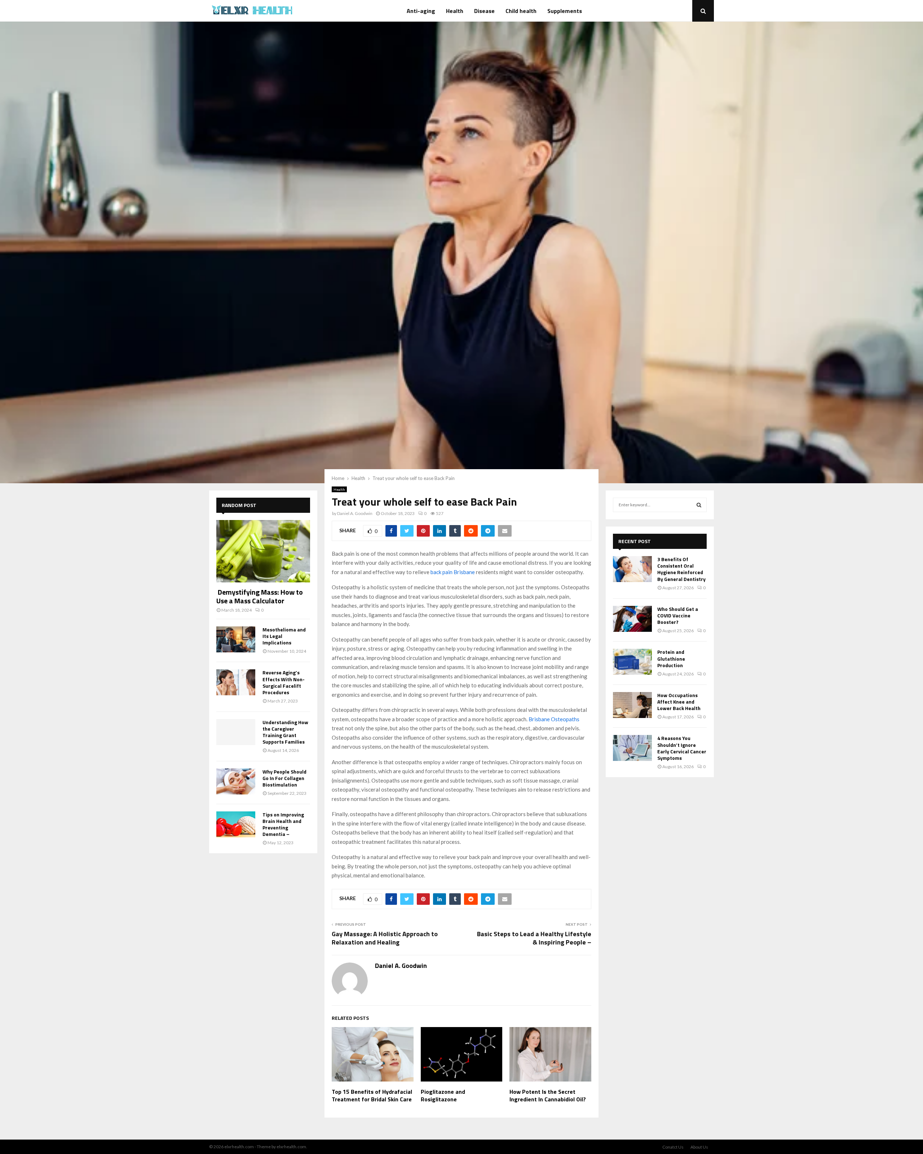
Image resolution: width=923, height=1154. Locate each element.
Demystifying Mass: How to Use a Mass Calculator (259, 596)
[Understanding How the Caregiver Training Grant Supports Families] (235, 732)
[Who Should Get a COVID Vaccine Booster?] (632, 619)
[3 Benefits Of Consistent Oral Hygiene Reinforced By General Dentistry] (632, 569)
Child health (520, 10)
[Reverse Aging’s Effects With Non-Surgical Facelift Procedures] (235, 682)
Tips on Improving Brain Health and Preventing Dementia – (283, 824)
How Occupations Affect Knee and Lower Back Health (679, 701)
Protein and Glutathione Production (671, 658)
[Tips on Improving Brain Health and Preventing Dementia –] (235, 824)
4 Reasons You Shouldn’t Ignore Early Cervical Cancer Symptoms (681, 748)
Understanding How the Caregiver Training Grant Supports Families (285, 731)
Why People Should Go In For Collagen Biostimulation (284, 778)
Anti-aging (421, 10)
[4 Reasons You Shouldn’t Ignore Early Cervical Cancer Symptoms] (632, 748)
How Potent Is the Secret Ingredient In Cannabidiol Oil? (547, 1095)
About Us (699, 1147)
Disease (484, 10)
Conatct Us (673, 1147)
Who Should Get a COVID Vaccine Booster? (677, 615)
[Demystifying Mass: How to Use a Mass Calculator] (263, 551)
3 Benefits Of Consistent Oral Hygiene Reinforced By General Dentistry (681, 569)
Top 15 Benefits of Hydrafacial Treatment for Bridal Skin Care (372, 1095)
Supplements (564, 10)
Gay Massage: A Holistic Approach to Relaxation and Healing (385, 938)
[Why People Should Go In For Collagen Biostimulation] (235, 781)
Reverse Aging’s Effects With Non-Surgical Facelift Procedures (283, 682)
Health (454, 10)
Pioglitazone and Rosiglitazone (443, 1095)
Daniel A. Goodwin (354, 513)
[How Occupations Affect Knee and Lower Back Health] (632, 705)
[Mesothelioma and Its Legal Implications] (235, 639)
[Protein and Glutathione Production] (632, 662)
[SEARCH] (699, 505)
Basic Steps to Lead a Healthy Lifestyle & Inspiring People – (534, 938)
